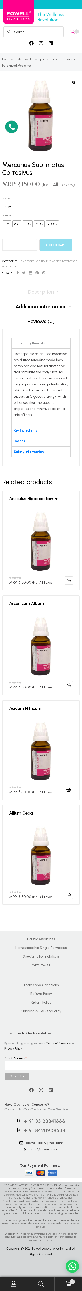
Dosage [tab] (19, 441)
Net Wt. (7, 198)
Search (41, 1284)
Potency (8, 215)
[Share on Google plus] (37, 273)
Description (41, 292)
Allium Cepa (21, 813)
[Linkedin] (51, 43)
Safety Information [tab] (29, 452)
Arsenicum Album (26, 603)
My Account (13, 1284)
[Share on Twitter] (24, 273)
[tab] (41, 291)
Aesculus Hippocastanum (34, 498)
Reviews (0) (41, 321)
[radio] (8, 207)
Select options (69, 580)
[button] (11, 126)
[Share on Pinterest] (43, 273)
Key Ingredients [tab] (25, 430)
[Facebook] (31, 43)
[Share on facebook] (17, 273)
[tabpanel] (41, 386)
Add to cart (55, 245)
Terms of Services (58, 1043)
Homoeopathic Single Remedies (40, 261)
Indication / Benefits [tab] (29, 343)
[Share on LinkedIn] (30, 273)
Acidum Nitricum (25, 708)
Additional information (41, 306)
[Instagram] (41, 43)
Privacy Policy (13, 1048)
